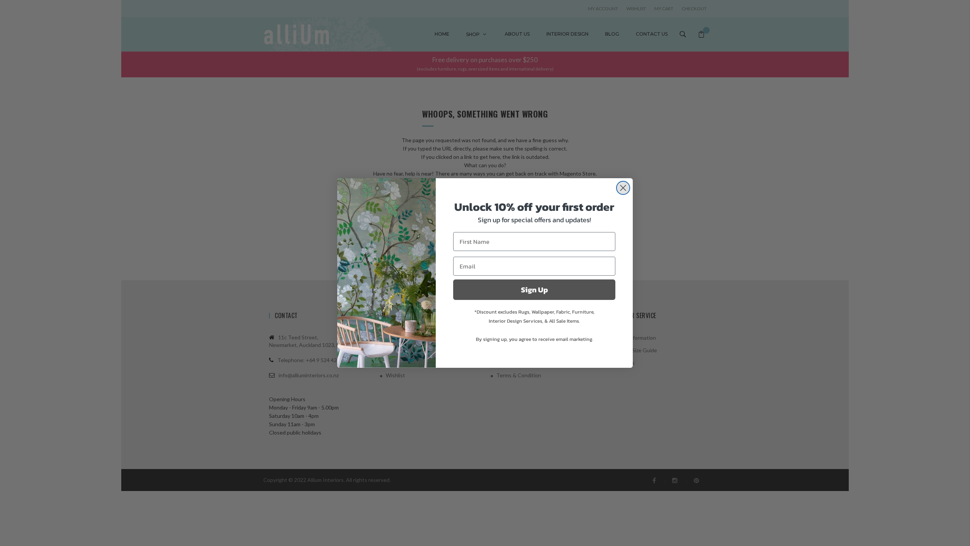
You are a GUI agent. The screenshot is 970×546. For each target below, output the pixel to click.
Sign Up (534, 289)
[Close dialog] (623, 188)
